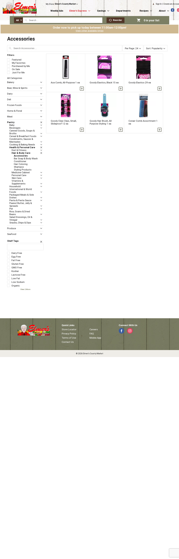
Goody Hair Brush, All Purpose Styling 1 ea (101, 122)
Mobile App (95, 337)
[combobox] (18, 20)
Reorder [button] (117, 20)
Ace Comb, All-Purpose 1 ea (65, 82)
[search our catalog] (26, 20)
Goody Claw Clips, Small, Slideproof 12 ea (63, 122)
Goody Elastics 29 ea (140, 82)
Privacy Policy (69, 333)
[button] (66, 4)
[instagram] (130, 331)
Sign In (159, 4)
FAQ (92, 333)
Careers (94, 329)
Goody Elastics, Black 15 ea (104, 82)
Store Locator (69, 329)
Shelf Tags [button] (13, 241)
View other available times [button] (89, 30)
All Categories (14, 78)
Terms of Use (69, 337)
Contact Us (68, 342)
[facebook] (172, 10)
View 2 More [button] (25, 289)
